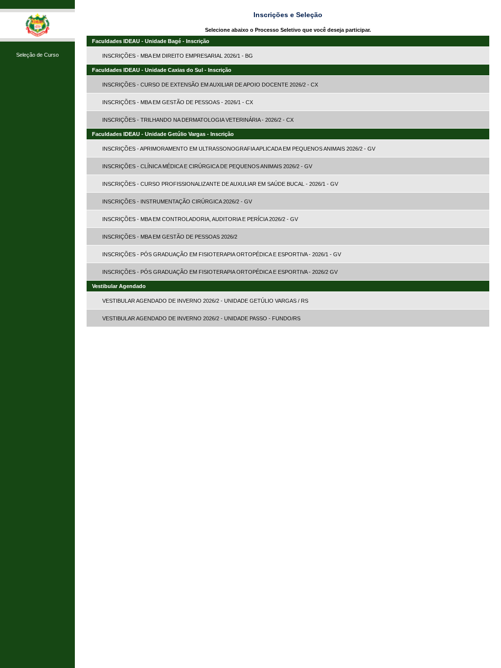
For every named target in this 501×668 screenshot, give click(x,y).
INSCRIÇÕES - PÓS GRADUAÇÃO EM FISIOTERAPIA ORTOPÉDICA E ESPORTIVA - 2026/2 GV (220, 272)
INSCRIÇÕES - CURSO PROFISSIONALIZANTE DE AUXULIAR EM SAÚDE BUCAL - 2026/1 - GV (220, 184)
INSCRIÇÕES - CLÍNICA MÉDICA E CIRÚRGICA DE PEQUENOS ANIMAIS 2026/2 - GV (207, 166)
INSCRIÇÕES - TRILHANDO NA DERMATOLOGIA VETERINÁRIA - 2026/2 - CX (198, 120)
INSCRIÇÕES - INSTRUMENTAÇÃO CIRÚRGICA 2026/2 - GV (177, 201)
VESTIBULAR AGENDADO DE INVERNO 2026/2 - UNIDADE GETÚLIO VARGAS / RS (205, 301)
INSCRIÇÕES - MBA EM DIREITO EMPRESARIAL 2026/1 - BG (177, 56)
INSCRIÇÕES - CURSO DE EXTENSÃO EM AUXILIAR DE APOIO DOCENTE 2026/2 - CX (210, 85)
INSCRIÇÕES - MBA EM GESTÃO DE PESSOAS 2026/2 (169, 237)
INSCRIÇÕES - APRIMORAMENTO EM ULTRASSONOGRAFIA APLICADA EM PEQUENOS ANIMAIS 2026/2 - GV (238, 149)
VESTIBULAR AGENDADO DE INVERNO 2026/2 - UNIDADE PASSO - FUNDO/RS (201, 318)
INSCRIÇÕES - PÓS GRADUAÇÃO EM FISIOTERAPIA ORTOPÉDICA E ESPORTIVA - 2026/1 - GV (221, 254)
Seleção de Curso (37, 55)
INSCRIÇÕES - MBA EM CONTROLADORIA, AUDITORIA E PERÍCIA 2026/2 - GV (200, 219)
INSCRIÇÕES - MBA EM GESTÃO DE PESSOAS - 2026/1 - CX (177, 102)
